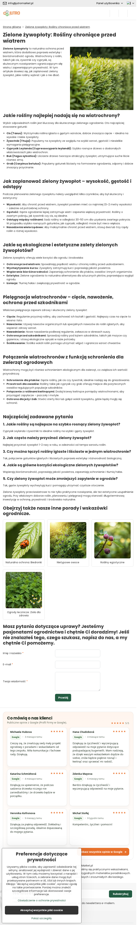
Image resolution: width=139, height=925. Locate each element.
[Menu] (132, 13)
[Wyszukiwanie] (114, 13)
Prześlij (63, 697)
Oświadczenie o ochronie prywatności (42, 900)
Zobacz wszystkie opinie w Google (103, 851)
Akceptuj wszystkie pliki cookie (41, 910)
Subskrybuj (120, 894)
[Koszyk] (123, 13)
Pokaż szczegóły (41, 918)
